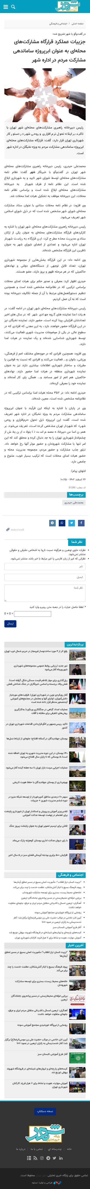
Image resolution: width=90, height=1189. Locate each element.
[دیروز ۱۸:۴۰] (77, 669)
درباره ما (20, 1149)
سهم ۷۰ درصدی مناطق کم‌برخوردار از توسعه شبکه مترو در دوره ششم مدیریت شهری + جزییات (38, 799)
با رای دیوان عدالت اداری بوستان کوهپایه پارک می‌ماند (40, 841)
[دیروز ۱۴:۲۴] (77, 815)
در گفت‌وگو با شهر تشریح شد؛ (69, 34)
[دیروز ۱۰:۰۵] (77, 757)
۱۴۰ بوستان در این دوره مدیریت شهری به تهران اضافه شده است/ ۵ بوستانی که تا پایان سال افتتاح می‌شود (38, 755)
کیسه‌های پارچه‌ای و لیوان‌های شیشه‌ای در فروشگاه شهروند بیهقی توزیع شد (45, 933)
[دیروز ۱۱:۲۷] (77, 858)
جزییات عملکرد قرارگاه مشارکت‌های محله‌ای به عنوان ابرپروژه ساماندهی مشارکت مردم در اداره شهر (49, 51)
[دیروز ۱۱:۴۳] (77, 844)
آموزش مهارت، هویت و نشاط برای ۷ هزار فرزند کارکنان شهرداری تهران (48, 938)
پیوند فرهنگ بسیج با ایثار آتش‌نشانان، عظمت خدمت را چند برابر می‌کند (47, 887)
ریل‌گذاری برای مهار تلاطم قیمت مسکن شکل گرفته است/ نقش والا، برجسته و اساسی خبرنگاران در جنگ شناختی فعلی (37, 682)
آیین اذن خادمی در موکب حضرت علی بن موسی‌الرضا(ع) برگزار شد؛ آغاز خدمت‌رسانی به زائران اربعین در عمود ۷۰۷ (36, 1041)
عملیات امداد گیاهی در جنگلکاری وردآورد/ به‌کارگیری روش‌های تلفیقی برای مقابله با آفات (41, 711)
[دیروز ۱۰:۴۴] (77, 698)
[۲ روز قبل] (77, 655)
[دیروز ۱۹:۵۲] (77, 829)
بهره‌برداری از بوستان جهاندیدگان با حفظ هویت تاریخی (40, 782)
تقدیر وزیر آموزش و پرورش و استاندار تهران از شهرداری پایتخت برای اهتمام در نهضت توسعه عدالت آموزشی (36, 813)
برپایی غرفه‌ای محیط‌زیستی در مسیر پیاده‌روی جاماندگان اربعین (51, 898)
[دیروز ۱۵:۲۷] (77, 684)
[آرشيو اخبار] (29, 1159)
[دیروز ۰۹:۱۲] (77, 786)
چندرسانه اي (55, 1149)
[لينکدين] (61, 1159)
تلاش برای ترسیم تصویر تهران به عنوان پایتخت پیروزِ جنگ (38, 826)
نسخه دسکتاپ (45, 1111)
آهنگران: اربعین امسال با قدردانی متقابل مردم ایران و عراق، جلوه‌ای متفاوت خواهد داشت (38, 1012)
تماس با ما (37, 1149)
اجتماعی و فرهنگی (58, 24)
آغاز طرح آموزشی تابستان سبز (67, 927)
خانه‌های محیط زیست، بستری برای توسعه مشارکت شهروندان (51, 893)
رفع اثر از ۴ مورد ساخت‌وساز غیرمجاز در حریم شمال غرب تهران (36, 651)
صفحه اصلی (77, 24)
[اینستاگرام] (42, 1159)
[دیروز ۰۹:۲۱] (77, 800)
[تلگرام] (48, 1159)
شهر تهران (41, 1175)
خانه (69, 1149)
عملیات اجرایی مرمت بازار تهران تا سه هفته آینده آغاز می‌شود (37, 768)
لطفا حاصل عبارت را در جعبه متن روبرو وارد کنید (57, 607)
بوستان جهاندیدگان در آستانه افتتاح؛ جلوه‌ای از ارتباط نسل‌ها (37, 739)
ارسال (10, 624)
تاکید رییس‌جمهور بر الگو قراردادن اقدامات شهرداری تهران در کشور (37, 726)
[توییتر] (54, 1159)
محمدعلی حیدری (73, 503)
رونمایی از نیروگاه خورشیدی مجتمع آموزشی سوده (58, 913)
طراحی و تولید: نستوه (42, 1183)
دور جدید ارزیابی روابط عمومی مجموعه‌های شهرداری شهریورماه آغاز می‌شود (41, 668)
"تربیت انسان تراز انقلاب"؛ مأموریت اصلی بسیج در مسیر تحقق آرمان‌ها (47, 882)
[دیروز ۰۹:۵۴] (77, 771)
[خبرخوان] (35, 1159)
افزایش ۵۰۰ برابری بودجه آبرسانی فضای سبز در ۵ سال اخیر (38, 855)
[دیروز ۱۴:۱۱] (77, 727)
